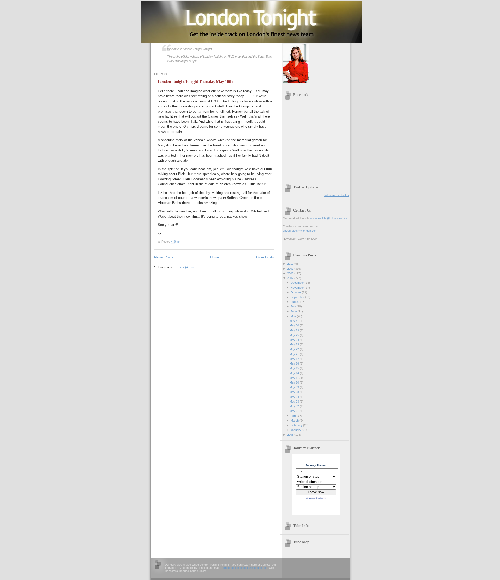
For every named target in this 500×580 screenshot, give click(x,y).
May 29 (295, 330)
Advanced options (316, 498)
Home (214, 257)
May (294, 316)
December (298, 282)
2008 (290, 273)
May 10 (295, 382)
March (295, 420)
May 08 (295, 391)
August (295, 301)
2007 (290, 278)
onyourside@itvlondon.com (300, 230)
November (298, 287)
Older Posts (265, 257)
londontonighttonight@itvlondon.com (245, 567)
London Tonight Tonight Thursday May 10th (195, 81)
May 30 (295, 325)
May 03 (295, 401)
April (294, 415)
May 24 (295, 339)
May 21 (295, 354)
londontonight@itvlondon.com (328, 218)
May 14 (295, 373)
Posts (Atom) (185, 267)
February (297, 425)
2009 (290, 268)
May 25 (295, 335)
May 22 (295, 349)
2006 (290, 434)
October (296, 292)
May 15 (295, 368)
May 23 (295, 344)
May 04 (295, 396)
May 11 (294, 377)
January (296, 429)
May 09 (295, 387)
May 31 (295, 320)
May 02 (295, 406)
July (294, 306)
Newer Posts (163, 257)
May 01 (295, 410)
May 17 (295, 358)
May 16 (295, 363)
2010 (290, 263)
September (298, 297)
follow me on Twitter (336, 195)
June (294, 311)
